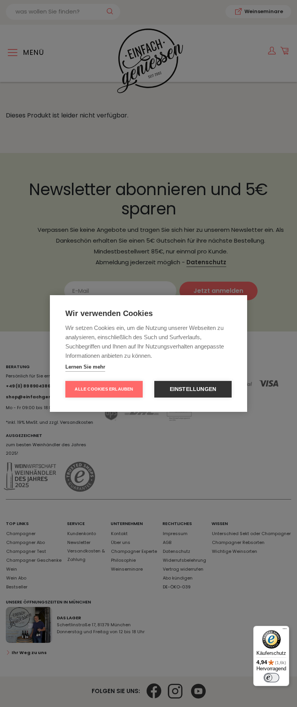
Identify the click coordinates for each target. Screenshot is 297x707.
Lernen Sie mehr (85, 367)
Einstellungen (193, 389)
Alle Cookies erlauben (104, 389)
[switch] (271, 677)
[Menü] (284, 630)
